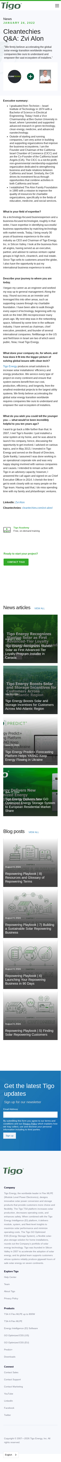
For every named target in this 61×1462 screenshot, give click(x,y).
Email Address (10, 1109)
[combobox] (11, 1455)
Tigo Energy (10, 366)
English (8, 1455)
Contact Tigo (16, 562)
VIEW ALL (39, 608)
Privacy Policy (30, 1123)
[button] (56, 6)
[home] (11, 6)
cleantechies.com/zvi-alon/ (37, 507)
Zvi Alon (20, 502)
